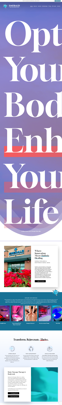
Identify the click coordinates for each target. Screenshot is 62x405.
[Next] (55, 315)
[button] (40, 281)
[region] (31, 316)
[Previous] (7, 315)
